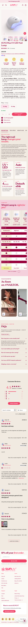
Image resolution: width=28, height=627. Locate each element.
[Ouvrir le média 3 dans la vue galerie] (16, 38)
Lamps (2, 578)
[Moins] (2, 114)
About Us (16, 583)
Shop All (3, 576)
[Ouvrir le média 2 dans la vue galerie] (10, 38)
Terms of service (18, 600)
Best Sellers (3, 585)
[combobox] (21, 414)
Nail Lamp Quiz (18, 576)
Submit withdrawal (5, 600)
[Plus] (9, 114)
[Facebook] (2, 619)
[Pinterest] (9, 619)
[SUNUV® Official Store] (14, 5)
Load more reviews (14, 541)
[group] (14, 240)
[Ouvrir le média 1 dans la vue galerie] (5, 38)
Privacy (16, 598)
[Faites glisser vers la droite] (24, 38)
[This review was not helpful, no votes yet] (25, 438)
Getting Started (18, 578)
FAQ (2, 596)
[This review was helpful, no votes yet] (22, 438)
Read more (21, 478)
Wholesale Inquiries (9, 611)
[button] (6, 5)
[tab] (4, 130)
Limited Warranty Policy (19, 596)
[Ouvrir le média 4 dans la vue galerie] (21, 38)
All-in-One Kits (4, 583)
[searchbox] (7, 410)
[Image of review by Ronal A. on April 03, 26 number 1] (4, 524)
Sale (2, 587)
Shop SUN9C (16, 268)
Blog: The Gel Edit (18, 581)
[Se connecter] (22, 5)
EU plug (13, 106)
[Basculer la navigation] (2, 5)
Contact (3, 593)
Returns (3, 598)
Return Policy (17, 593)
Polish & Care (4, 581)
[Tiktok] (13, 619)
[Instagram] (6, 619)
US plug (5, 106)
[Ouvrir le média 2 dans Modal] (14, 23)
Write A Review (14, 403)
